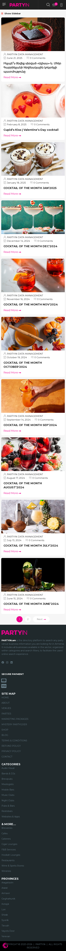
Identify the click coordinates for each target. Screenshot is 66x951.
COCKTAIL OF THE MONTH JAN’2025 (30, 188)
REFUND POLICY (11, 746)
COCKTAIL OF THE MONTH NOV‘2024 (31, 304)
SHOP (5, 729)
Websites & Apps (11, 816)
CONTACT (7, 756)
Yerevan (6, 936)
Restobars (7, 811)
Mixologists (8, 784)
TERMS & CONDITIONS (14, 740)
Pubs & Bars (8, 805)
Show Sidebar (12, 13)
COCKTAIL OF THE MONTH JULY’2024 (31, 545)
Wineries (6, 871)
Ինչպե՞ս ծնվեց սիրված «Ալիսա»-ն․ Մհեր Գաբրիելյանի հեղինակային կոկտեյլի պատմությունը (32, 67)
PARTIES (6, 713)
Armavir (6, 893)
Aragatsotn (7, 882)
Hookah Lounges (11, 855)
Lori (4, 909)
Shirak (5, 914)
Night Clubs (8, 800)
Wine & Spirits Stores (13, 865)
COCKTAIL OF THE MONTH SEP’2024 (31, 425)
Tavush (5, 925)
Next (40, 619)
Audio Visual (8, 768)
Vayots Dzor (8, 931)
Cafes (5, 833)
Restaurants (8, 860)
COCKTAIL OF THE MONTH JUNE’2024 (32, 604)
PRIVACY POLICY (11, 751)
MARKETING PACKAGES (15, 719)
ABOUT (6, 703)
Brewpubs (7, 779)
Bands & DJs (8, 773)
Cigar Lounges (9, 844)
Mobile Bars (8, 789)
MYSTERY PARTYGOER (14, 724)
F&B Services (9, 849)
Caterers (6, 838)
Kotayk (5, 904)
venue (5, 644)
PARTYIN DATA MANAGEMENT (25, 54)
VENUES (6, 708)
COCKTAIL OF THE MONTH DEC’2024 (30, 246)
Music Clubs (8, 795)
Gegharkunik (8, 898)
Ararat (5, 888)
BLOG (5, 735)
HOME (5, 697)
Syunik (5, 920)
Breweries (7, 828)
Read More (11, 77)
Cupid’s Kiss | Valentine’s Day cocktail (31, 130)
